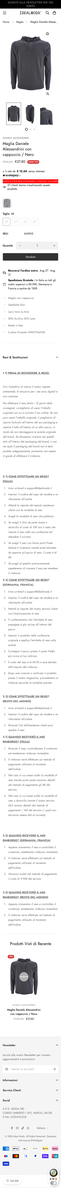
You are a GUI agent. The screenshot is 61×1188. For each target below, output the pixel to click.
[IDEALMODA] (30, 12)
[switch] (53, 1183)
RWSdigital (36, 1140)
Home (6, 22)
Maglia (19, 22)
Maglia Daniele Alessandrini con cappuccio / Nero (23, 1012)
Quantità (8, 246)
